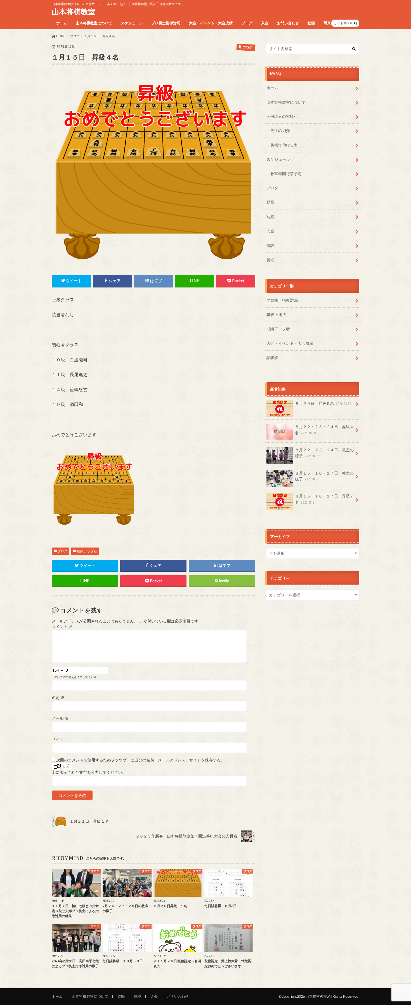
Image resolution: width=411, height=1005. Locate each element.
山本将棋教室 (73, 11)
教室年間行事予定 (286, 173)
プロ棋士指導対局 (165, 23)
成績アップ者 (87, 551)
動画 (311, 23)
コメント (62, 626)
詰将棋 (272, 357)
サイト (57, 739)
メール (60, 718)
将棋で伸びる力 (284, 145)
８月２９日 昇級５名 (323, 403)
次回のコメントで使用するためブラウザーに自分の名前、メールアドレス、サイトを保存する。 (140, 760)
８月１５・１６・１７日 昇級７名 (324, 499)
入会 (264, 23)
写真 (327, 23)
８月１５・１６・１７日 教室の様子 (324, 476)
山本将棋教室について (94, 23)
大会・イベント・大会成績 (211, 23)
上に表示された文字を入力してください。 (89, 772)
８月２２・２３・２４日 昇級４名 (324, 429)
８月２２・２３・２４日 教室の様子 (324, 452)
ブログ (247, 23)
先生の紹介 (280, 130)
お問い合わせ (288, 23)
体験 (270, 245)
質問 (270, 259)
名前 (58, 697)
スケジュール (132, 23)
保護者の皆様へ (284, 116)
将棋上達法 (276, 314)
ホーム (61, 23)
